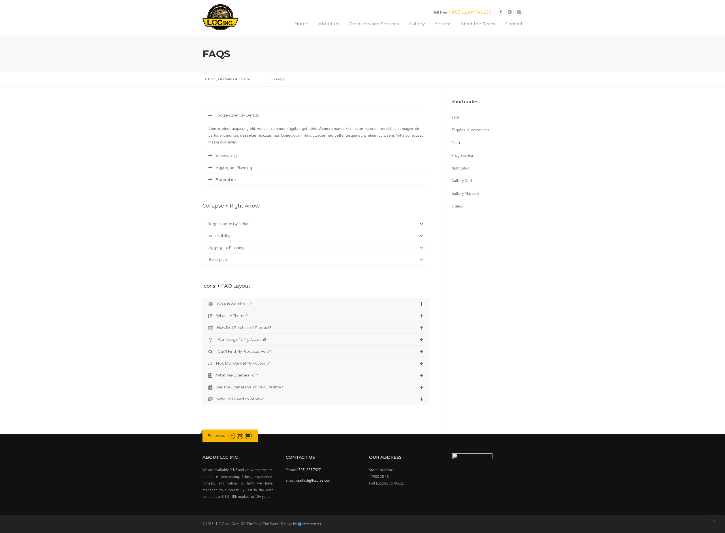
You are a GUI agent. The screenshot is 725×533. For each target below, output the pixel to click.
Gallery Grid (461, 180)
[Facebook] (500, 12)
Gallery (417, 23)
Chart (455, 142)
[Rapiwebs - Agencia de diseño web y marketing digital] (309, 523)
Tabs (455, 117)
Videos (457, 206)
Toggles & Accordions (470, 129)
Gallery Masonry (465, 193)
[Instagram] (509, 12)
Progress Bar (462, 155)
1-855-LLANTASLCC (470, 12)
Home (301, 23)
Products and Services (374, 23)
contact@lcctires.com (313, 480)
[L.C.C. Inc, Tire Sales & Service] (220, 17)
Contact (514, 23)
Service (443, 23)
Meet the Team (478, 23)
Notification (460, 168)
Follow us (216, 435)
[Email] (519, 12)
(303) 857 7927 (309, 470)
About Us (329, 23)
